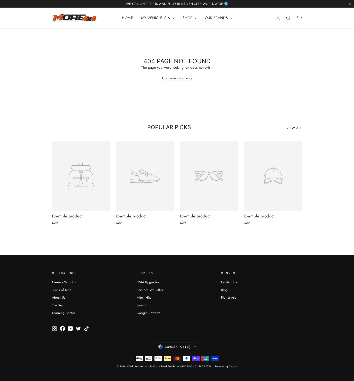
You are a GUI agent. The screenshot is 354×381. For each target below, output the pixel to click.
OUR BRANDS (217, 17)
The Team (58, 305)
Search (142, 305)
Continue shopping (177, 78)
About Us (58, 297)
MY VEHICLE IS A (156, 17)
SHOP (188, 17)
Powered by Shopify (226, 366)
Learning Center (63, 312)
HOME (127, 17)
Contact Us (229, 282)
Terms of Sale (61, 290)
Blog (224, 290)
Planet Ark (228, 297)
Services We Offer (150, 290)
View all (294, 127)
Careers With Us (64, 282)
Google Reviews (148, 312)
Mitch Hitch (145, 297)
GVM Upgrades (148, 282)
